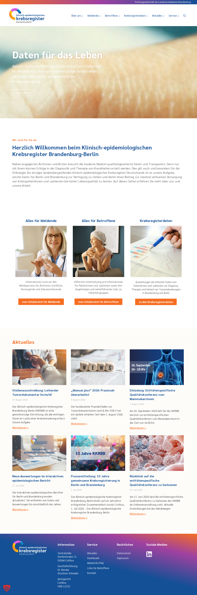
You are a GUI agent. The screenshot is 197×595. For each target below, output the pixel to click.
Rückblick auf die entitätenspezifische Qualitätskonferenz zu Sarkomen (153, 480)
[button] (7, 588)
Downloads (93, 558)
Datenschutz (124, 553)
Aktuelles (157, 15)
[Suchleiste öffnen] (184, 15)
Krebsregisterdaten (135, 15)
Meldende (92, 15)
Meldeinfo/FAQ (95, 563)
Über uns (76, 15)
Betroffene (111, 15)
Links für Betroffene (98, 568)
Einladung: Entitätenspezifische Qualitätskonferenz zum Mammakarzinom (152, 394)
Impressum (123, 558)
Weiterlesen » (20, 427)
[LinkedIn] (149, 556)
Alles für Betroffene (98, 220)
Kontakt (91, 573)
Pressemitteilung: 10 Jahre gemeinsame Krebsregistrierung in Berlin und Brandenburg (95, 480)
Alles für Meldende (41, 220)
